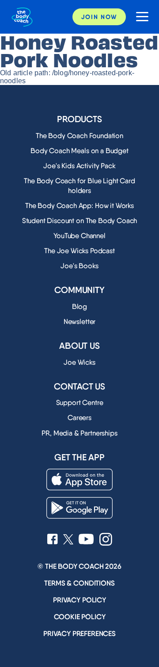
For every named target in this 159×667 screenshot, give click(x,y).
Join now (99, 17)
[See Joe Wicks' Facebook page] (52, 540)
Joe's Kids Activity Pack (79, 166)
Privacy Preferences (79, 633)
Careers (79, 417)
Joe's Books (79, 266)
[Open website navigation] (138, 17)
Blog (79, 306)
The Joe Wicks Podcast (79, 251)
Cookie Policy (80, 617)
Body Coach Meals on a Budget (79, 151)
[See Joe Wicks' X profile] (68, 540)
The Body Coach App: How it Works (79, 205)
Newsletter (79, 321)
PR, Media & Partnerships (79, 433)
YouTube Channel (79, 235)
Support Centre (79, 402)
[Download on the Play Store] (79, 508)
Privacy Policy (79, 600)
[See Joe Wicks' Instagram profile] (105, 540)
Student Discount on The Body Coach (79, 220)
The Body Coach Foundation (79, 135)
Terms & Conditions (79, 583)
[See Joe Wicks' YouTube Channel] (86, 540)
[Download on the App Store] (79, 479)
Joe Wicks (79, 362)
